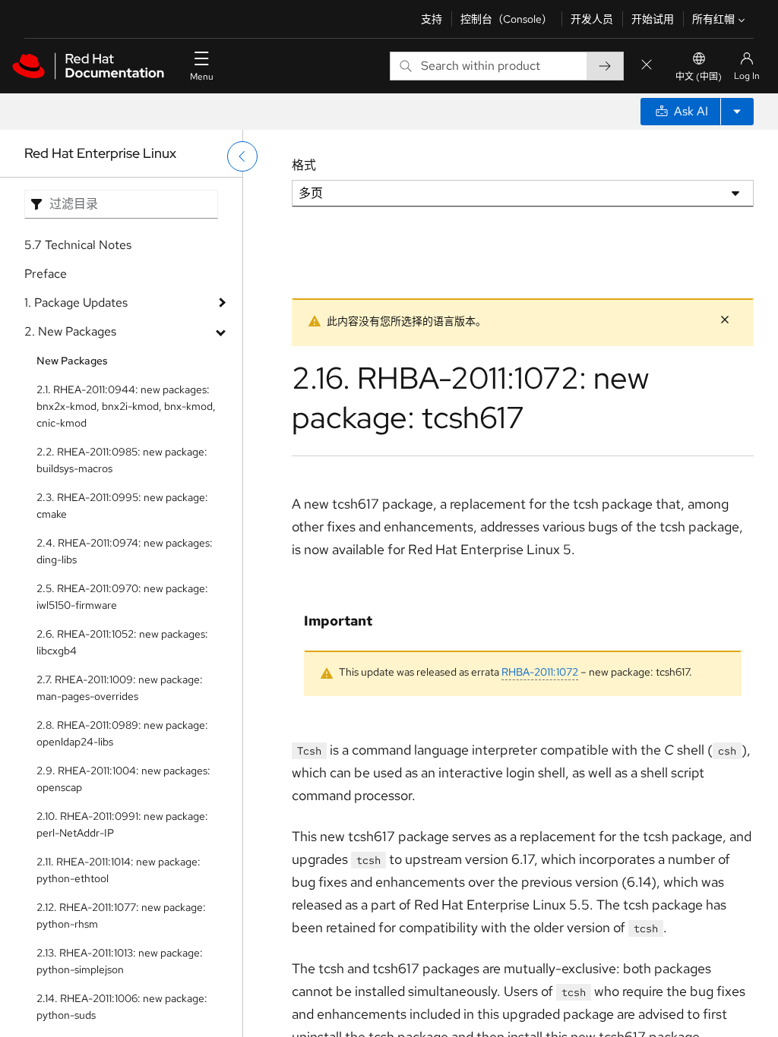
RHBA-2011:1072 (539, 672)
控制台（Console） (506, 19)
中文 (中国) (698, 77)
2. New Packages (70, 331)
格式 (304, 165)
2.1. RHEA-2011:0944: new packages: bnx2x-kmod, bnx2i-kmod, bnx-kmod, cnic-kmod (126, 406)
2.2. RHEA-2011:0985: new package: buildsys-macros (121, 460)
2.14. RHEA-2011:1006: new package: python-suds (121, 1006)
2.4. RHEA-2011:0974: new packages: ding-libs (124, 551)
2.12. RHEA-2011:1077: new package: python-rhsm (121, 915)
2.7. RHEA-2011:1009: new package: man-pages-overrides (119, 688)
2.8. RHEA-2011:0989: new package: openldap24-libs (122, 733)
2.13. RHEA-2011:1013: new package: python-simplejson (119, 961)
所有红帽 (713, 19)
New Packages (72, 360)
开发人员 (592, 19)
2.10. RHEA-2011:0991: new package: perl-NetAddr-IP (122, 824)
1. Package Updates (76, 302)
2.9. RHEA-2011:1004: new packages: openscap (123, 779)
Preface (45, 274)
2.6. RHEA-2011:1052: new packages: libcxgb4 (122, 642)
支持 (431, 19)
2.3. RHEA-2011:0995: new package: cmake (122, 505)
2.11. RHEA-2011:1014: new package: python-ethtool (118, 870)
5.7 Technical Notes (77, 245)
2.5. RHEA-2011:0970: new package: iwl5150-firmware (122, 597)
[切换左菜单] (242, 156)
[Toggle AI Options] (737, 111)
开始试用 (652, 19)
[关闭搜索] (646, 66)
